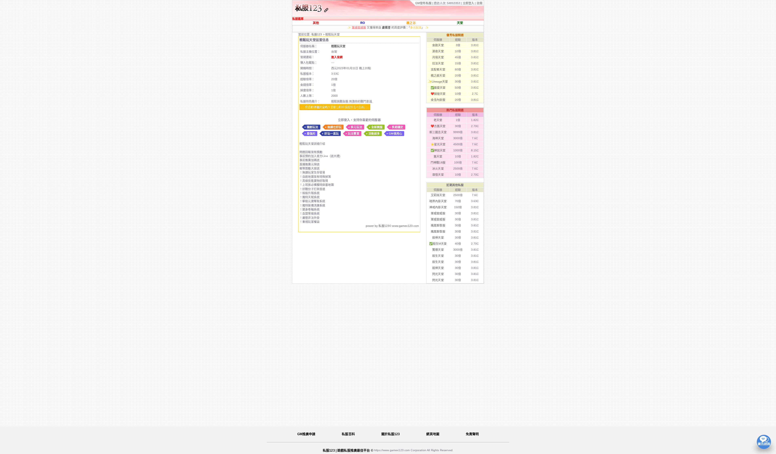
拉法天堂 (438, 63)
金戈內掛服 (438, 99)
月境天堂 (438, 57)
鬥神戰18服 (438, 162)
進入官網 (337, 57)
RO (362, 22)
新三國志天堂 (438, 132)
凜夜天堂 (438, 51)
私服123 (317, 34)
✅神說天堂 (438, 150)
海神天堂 (438, 138)
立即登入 (469, 3)
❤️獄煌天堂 (438, 93)
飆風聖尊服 (438, 225)
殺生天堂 (438, 255)
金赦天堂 (438, 45)
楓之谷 (410, 22)
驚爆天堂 (438, 249)
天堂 (460, 22)
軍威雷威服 (438, 213)
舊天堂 (438, 156)
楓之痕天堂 (438, 75)
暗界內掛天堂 (438, 201)
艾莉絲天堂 (438, 195)
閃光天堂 (378, 29)
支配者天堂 (438, 69)
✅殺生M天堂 (438, 243)
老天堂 (438, 120)
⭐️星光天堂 (438, 144)
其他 (316, 22)
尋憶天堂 (438, 174)
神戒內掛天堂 (438, 207)
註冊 (479, 3)
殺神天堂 (438, 237)
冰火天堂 (438, 168)
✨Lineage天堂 (438, 81)
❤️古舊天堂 (438, 126)
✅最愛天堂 (438, 87)
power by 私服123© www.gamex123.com (392, 225)
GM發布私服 (423, 3)
